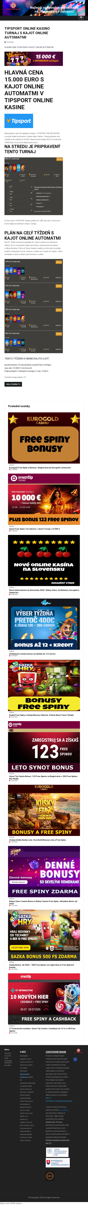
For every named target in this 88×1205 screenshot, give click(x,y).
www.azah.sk (64, 1110)
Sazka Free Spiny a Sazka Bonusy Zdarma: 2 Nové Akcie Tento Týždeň (41, 715)
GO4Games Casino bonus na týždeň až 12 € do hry (32, 654)
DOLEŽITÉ (7, 1056)
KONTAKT (7, 1053)
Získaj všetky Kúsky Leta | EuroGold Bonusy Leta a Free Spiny (37, 840)
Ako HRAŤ (7, 1065)
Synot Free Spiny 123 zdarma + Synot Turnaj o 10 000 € (34, 529)
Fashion (11, 465)
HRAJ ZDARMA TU (13, 384)
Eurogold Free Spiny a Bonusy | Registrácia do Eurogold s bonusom (40, 468)
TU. (24, 377)
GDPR (6, 1058)
